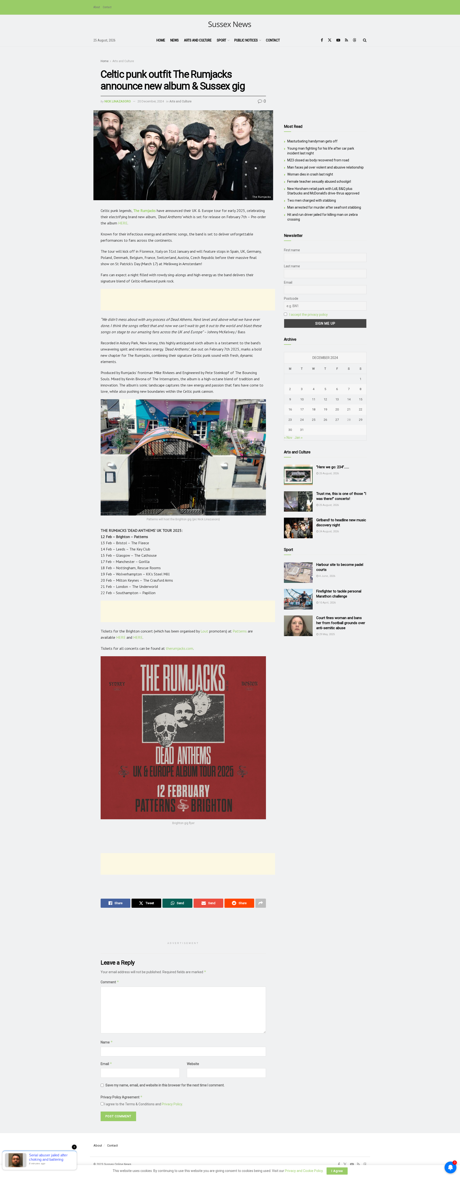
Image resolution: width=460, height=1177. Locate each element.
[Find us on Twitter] (330, 40)
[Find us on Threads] (354, 40)
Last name (292, 266)
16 (290, 409)
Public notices (246, 40)
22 (360, 409)
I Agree (337, 1171)
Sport (221, 40)
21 (349, 409)
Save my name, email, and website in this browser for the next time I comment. (164, 1085)
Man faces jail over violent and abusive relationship (325, 167)
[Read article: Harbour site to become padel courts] (298, 572)
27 (337, 420)
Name (107, 1042)
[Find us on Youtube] (338, 40)
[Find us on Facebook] (322, 40)
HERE (122, 223)
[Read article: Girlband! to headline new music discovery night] (298, 528)
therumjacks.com (179, 648)
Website (193, 1064)
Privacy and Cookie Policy (304, 1171)
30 (290, 430)
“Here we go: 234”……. (332, 467)
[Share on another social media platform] (260, 903)
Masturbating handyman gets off (312, 141)
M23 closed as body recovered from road (318, 160)
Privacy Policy (172, 1104)
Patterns (240, 631)
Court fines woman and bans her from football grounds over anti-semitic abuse (340, 623)
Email (106, 1063)
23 (290, 420)
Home (160, 40)
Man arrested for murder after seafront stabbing (324, 207)
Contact (107, 7)
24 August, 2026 (328, 531)
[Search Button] (365, 40)
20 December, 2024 (151, 101)
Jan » (298, 437)
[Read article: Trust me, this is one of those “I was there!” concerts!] (298, 501)
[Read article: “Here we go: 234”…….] (298, 475)
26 (325, 420)
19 (325, 409)
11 (313, 399)
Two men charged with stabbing (311, 200)
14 (349, 399)
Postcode (291, 298)
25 (313, 420)
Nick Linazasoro (117, 101)
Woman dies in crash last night (310, 174)
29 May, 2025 (326, 634)
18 (313, 409)
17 (302, 409)
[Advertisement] (188, 299)
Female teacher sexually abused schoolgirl (319, 181)
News (174, 40)
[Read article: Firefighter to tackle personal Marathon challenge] (298, 599)
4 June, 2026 (326, 576)
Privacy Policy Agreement (122, 1097)
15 (360, 399)
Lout (205, 631)
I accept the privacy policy (308, 314)
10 (302, 399)
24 (302, 420)
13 (337, 399)
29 (360, 420)
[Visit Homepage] (230, 25)
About (96, 7)
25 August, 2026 (328, 473)
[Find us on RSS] (346, 40)
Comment (110, 982)
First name (292, 250)
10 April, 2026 (327, 602)
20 (337, 409)
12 (325, 399)
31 (302, 430)
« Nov (288, 437)
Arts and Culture (198, 40)
